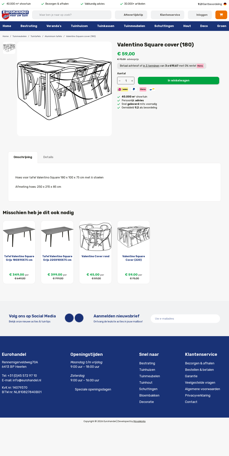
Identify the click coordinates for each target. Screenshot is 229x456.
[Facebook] (69, 317)
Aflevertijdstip (133, 14)
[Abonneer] (215, 318)
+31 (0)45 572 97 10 (22, 376)
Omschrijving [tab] (23, 157)
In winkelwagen (178, 80)
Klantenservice (170, 14)
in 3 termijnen (151, 65)
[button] (221, 14)
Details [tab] (48, 157)
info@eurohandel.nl (27, 380)
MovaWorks (139, 421)
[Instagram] (79, 317)
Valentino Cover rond (95, 256)
